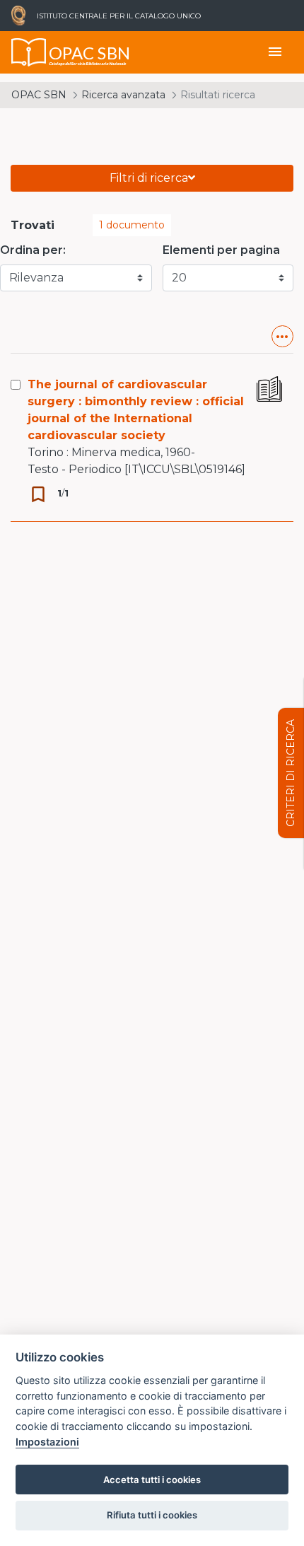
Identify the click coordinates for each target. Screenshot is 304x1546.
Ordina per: (33, 250)
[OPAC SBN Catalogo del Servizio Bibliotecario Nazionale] (29, 52)
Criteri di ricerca (290, 773)
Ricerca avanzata (123, 94)
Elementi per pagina (221, 250)
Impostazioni (47, 1442)
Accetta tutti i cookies (152, 1479)
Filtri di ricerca (149, 178)
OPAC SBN (38, 94)
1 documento (132, 225)
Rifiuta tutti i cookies (152, 1515)
